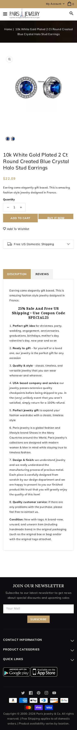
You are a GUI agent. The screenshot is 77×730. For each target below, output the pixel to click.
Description (17, 274)
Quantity (9, 199)
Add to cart (20, 218)
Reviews (42, 274)
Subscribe (38, 619)
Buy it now (55, 218)
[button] (71, 13)
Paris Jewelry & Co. (48, 713)
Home (8, 29)
